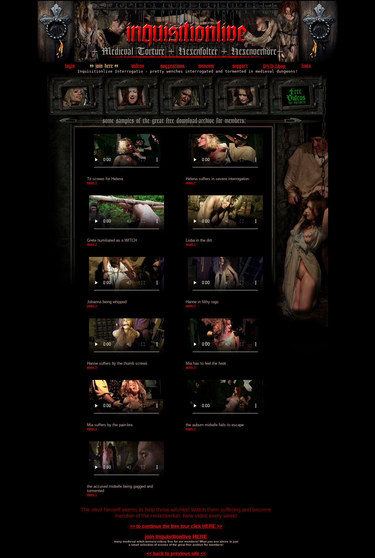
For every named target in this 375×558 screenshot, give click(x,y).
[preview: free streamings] (192, 105)
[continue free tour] (293, 122)
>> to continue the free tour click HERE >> (176, 526)
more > (92, 182)
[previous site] (67, 122)
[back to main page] (169, 60)
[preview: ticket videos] (247, 105)
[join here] (104, 67)
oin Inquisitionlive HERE (176, 537)
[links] (306, 67)
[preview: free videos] (136, 105)
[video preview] (138, 67)
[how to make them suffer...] (172, 67)
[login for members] (70, 67)
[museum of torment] (206, 67)
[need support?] (240, 67)
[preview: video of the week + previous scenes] (71, 105)
